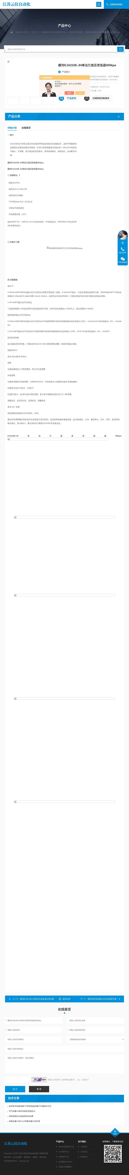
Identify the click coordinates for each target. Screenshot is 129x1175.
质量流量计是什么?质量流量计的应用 (24, 1121)
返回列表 (66, 999)
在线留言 (26, 128)
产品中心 (34, 32)
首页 (26, 32)
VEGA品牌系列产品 (66, 1147)
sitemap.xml (24, 1161)
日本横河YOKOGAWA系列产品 (53, 32)
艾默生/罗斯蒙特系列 (66, 1167)
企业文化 (84, 1152)
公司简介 (84, 1147)
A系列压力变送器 (75, 32)
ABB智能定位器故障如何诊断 (21, 1116)
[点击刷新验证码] (39, 1079)
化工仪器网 (17, 1157)
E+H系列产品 (64, 1152)
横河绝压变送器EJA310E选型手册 (102, 999)
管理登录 (27, 1157)
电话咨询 (122, 253)
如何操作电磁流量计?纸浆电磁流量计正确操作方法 (30, 1106)
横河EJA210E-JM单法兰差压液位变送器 (37, 999)
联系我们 (84, 1157)
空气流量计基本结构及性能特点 (22, 1111)
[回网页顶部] (122, 243)
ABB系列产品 (64, 1157)
